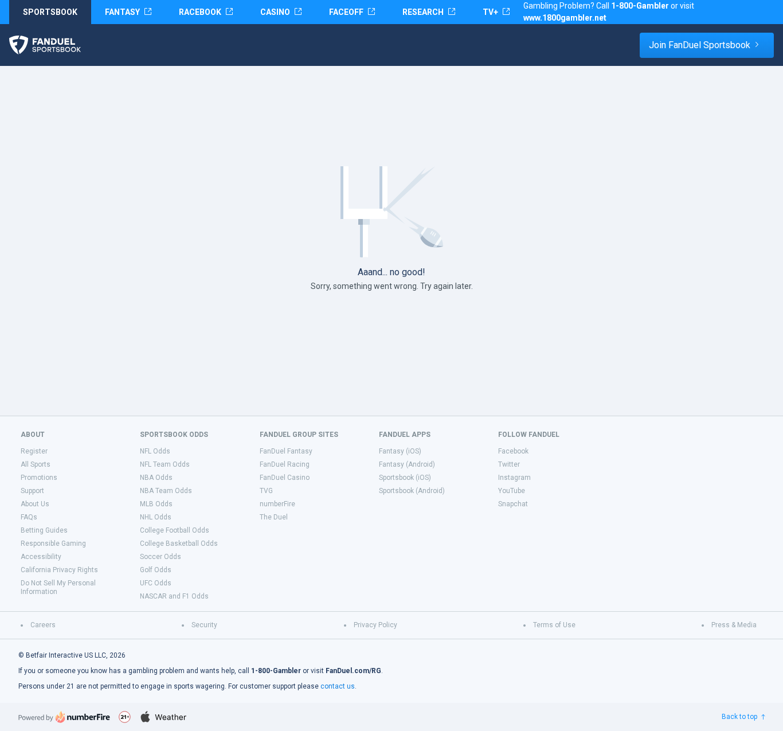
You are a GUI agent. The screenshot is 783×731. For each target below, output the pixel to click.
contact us (337, 686)
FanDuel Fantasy (286, 451)
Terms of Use (554, 625)
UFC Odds (155, 583)
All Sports (35, 464)
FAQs (29, 517)
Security (204, 625)
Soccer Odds (160, 557)
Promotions (39, 478)
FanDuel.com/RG (353, 671)
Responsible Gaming (53, 544)
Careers (43, 625)
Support (32, 491)
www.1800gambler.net (564, 17)
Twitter (509, 464)
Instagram (514, 478)
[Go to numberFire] (64, 717)
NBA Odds (156, 478)
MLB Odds (156, 504)
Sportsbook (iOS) (405, 478)
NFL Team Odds (165, 464)
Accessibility (41, 557)
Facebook (513, 451)
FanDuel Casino (285, 478)
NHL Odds (155, 517)
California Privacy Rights (59, 570)
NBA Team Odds (166, 491)
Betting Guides (44, 530)
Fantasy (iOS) (400, 451)
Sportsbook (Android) (412, 491)
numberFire (277, 504)
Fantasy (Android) (407, 464)
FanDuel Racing (285, 464)
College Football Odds (174, 530)
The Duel (274, 517)
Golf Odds (155, 570)
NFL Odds (155, 451)
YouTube (511, 491)
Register (34, 451)
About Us (35, 504)
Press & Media (734, 625)
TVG (266, 491)
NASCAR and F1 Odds (174, 596)
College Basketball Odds (179, 544)
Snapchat (513, 504)
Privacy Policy (375, 625)
